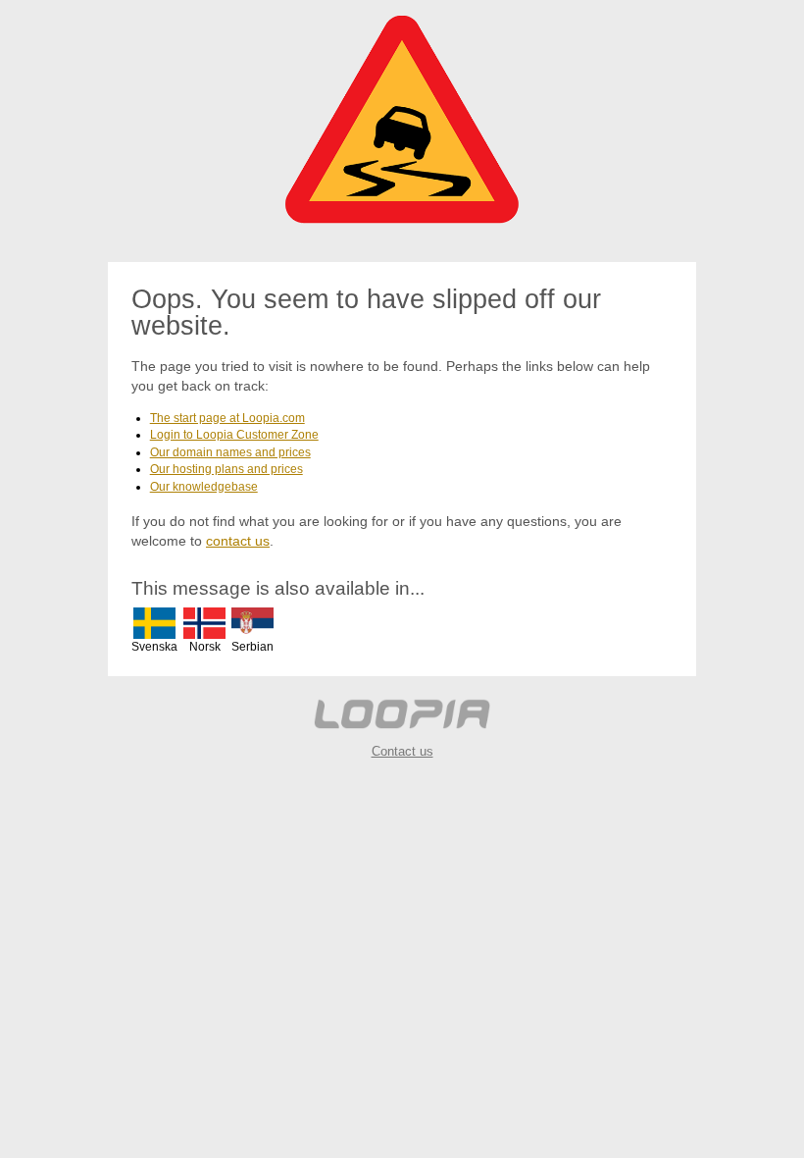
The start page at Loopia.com (227, 418)
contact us (238, 541)
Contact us (402, 751)
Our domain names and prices (230, 452)
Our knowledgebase (204, 487)
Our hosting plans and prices (226, 469)
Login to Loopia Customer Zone (234, 435)
